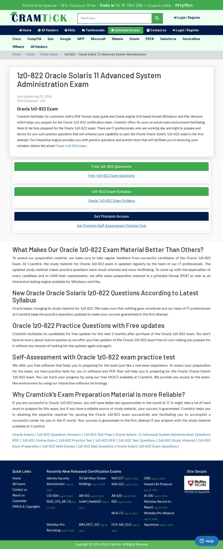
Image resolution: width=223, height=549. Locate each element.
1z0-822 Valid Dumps (58, 446)
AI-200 (148, 495)
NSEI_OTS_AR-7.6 (59, 501)
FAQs (71, 30)
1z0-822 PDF (105, 440)
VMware (18, 46)
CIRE (147, 478)
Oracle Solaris (49, 54)
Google (65, 39)
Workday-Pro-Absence (159, 513)
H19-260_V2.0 (121, 524)
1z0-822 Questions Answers (59, 434)
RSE (114, 501)
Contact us (158, 30)
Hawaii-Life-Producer (158, 484)
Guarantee (19, 501)
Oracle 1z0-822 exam (70, 146)
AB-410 (84, 495)
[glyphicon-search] (157, 18)
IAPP (80, 39)
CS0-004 (52, 495)
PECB (150, 39)
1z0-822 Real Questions (96, 446)
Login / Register (188, 17)
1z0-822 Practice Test (75, 440)
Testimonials (95, 30)
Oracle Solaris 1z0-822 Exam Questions (147, 446)
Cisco (16, 39)
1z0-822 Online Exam (39, 440)
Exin (51, 39)
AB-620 (117, 495)
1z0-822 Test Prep (98, 434)
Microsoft (98, 39)
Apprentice (151, 524)
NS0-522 (118, 484)
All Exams (18, 484)
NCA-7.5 (117, 513)
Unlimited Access (127, 30)
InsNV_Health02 (90, 501)
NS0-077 (118, 478)
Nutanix (117, 39)
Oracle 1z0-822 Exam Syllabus (111, 201)
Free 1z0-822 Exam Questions (111, 176)
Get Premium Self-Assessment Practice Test (111, 226)
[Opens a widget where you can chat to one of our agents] (207, 541)
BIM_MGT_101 (89, 524)
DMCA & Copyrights (26, 506)
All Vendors (49, 30)
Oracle (134, 39)
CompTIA (34, 39)
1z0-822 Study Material (176, 440)
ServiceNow (191, 39)
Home (26, 30)
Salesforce (168, 39)
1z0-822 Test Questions (137, 440)
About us (18, 495)
